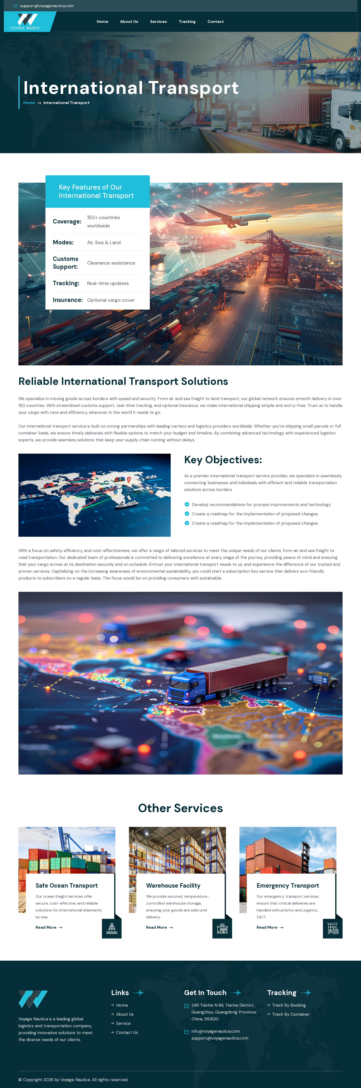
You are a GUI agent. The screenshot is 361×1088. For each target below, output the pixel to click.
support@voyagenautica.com (47, 5)
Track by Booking (288, 1005)
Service (123, 1023)
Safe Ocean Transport (67, 885)
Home (102, 21)
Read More (46, 927)
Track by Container (290, 1014)
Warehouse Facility (173, 885)
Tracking (187, 21)
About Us (129, 21)
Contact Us (126, 1032)
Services (158, 21)
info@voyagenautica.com (216, 1031)
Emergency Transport (288, 885)
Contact (216, 21)
